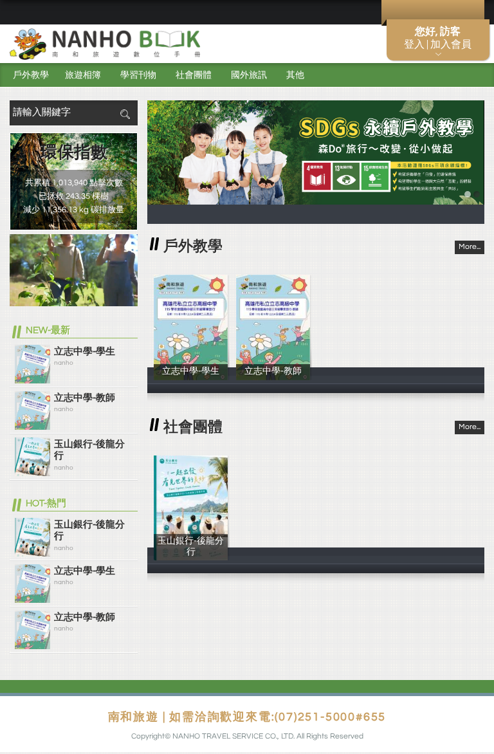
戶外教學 (31, 75)
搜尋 (125, 114)
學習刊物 (138, 75)
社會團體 (194, 75)
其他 (295, 75)
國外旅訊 (249, 75)
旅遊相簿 (83, 75)
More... (469, 247)
